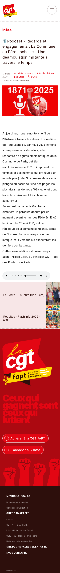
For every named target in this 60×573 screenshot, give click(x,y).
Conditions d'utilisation (17, 508)
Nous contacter (17, 553)
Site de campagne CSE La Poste (26, 547)
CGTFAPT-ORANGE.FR (17, 525)
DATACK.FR (11, 570)
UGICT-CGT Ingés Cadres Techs (21, 536)
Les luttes (19, 76)
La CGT (9, 519)
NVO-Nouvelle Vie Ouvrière (19, 541)
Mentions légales (18, 496)
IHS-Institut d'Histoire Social (19, 530)
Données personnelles (17, 502)
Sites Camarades (17, 513)
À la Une (32, 76)
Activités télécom (45, 73)
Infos (7, 30)
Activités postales (23, 73)
